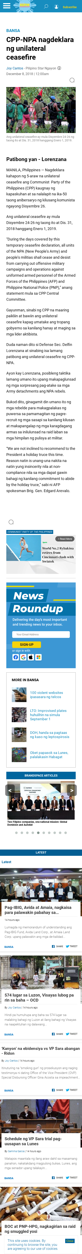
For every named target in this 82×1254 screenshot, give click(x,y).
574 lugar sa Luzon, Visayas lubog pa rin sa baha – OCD (39, 998)
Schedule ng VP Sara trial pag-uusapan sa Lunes (33, 1141)
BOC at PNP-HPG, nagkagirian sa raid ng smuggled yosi (40, 1229)
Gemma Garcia (16, 1151)
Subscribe (70, 7)
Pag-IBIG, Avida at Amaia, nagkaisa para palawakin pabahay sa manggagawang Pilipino (38, 910)
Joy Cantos (14, 68)
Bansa (13, 30)
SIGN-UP (26, 645)
